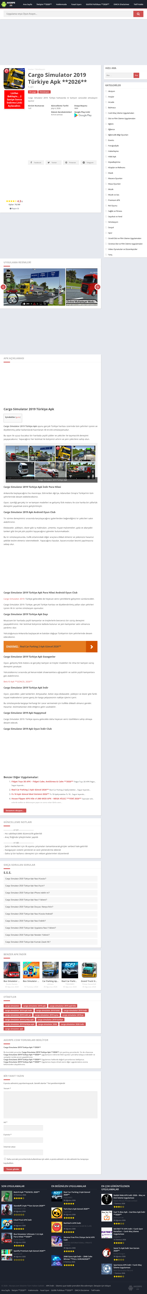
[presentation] (3, 267)
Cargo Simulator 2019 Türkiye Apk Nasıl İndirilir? (25, 901)
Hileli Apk (112, 156)
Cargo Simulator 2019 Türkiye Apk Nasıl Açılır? (25, 866)
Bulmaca (112, 107)
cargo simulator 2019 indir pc (18, 995)
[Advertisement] (73, 42)
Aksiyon (111, 91)
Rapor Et (15, 188)
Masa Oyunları (114, 184)
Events (111, 140)
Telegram (89, 162)
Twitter (54, 162)
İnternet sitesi (9, 1126)
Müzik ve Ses (113, 194)
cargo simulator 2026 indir (72, 1004)
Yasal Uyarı (76, 4)
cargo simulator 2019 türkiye (50, 999)
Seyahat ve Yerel (115, 216)
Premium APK (114, 200)
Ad (5, 1102)
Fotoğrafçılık (113, 145)
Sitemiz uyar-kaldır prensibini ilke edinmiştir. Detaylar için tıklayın (83, 1265)
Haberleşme (113, 151)
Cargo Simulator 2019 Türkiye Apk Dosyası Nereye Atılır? (29, 887)
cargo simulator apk (14, 1008)
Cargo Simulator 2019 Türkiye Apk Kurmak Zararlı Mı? (27, 922)
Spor (110, 233)
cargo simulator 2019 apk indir (18, 990)
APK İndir (50, 1265)
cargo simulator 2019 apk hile (63, 985)
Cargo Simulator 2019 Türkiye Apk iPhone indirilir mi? (27, 873)
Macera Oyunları (115, 178)
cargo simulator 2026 (47, 1004)
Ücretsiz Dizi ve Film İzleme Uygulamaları (125, 243)
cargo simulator (12, 985)
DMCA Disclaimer (121, 4)
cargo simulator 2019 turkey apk (19, 999)
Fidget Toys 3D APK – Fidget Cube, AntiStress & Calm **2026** (42, 761)
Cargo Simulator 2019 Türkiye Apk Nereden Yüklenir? (27, 915)
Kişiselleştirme (114, 162)
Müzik (110, 189)
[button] (138, 14)
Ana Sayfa (27, 4)
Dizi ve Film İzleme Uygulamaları (121, 118)
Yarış (110, 254)
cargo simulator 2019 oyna (46, 995)
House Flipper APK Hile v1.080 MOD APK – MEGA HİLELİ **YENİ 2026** (46, 778)
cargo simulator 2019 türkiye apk (19, 1004)
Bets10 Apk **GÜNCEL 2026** (18, 661)
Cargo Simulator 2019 (14, 578)
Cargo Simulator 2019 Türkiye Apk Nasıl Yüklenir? (26, 880)
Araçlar (111, 96)
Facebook (37, 162)
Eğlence (111, 129)
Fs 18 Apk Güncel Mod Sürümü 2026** (30, 774)
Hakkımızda (61, 4)
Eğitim (111, 124)
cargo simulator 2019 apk (34, 985)
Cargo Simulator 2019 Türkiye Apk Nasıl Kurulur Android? (29, 894)
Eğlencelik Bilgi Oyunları (118, 134)
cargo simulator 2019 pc (73, 995)
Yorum (7, 1068)
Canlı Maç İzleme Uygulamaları (121, 113)
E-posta (7, 1114)
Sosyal (111, 227)
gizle (18, 397)
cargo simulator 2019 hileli (48, 990)
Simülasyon (40, 69)
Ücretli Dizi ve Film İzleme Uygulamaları (124, 238)
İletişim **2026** (44, 4)
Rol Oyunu (112, 205)
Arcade (111, 102)
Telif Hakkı (138, 4)
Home (30, 69)
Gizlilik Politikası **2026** (97, 4)
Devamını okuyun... (15, 790)
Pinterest (72, 162)
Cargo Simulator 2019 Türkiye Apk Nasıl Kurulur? (25, 859)
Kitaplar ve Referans (116, 167)
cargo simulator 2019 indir (75, 990)
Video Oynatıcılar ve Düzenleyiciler (122, 249)
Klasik (110, 173)
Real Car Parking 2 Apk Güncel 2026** (30, 769)
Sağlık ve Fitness (115, 211)
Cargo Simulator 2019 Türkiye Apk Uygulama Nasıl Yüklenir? (30, 908)
